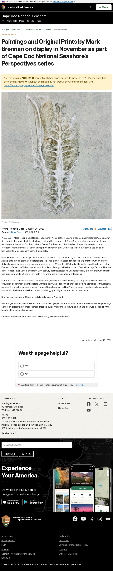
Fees (39, 21)
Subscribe (88, 228)
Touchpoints (79, 384)
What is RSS (104, 228)
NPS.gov (5, 30)
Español (64, 408)
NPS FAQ (5, 558)
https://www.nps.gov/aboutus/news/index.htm (29, 85)
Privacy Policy (8, 540)
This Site (9, 453)
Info (3, 21)
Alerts (11, 21)
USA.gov (63, 549)
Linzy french (17, 232)
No (26, 374)
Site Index (65, 403)
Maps (21, 21)
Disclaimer (64, 540)
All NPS (26, 453)
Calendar (30, 21)
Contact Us (7, 433)
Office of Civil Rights (68, 554)
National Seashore (24, 16)
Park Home (16, 30)
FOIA (3, 545)
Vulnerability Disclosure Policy (73, 545)
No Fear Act (64, 536)
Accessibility (7, 536)
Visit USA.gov (73, 564)
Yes (27, 365)
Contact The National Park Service (18, 554)
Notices (5, 549)
